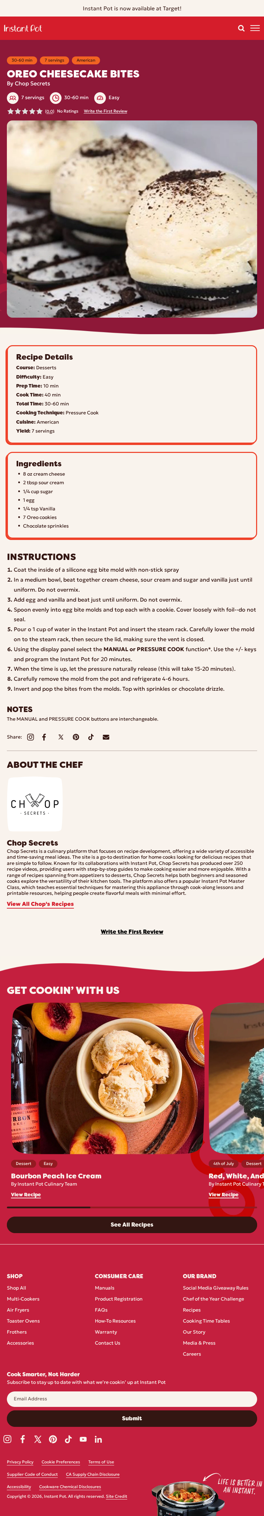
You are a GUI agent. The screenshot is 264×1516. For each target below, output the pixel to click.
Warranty (106, 1332)
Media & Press (199, 1343)
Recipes (192, 1310)
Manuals (104, 1288)
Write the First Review (105, 111)
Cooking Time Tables (206, 1321)
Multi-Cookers (23, 1299)
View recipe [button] (26, 1195)
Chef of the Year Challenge (213, 1299)
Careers (192, 1354)
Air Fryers (18, 1310)
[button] (241, 28)
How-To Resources (115, 1321)
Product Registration (119, 1299)
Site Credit (116, 1497)
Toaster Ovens (23, 1321)
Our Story (194, 1332)
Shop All (16, 1288)
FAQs (101, 1310)
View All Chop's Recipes (40, 904)
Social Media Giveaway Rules (216, 1288)
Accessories (20, 1343)
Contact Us (107, 1343)
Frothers (17, 1332)
